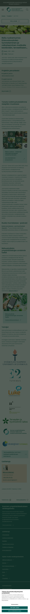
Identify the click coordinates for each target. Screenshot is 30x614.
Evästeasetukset (14, 604)
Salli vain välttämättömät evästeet (14, 610)
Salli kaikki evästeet (14, 607)
